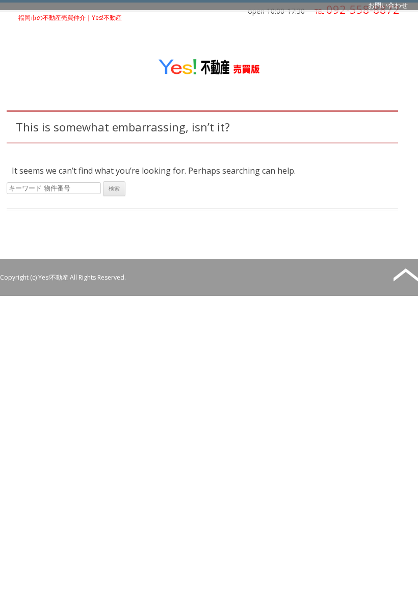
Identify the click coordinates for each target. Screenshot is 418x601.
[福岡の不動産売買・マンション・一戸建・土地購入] (209, 73)
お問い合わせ (388, 5)
